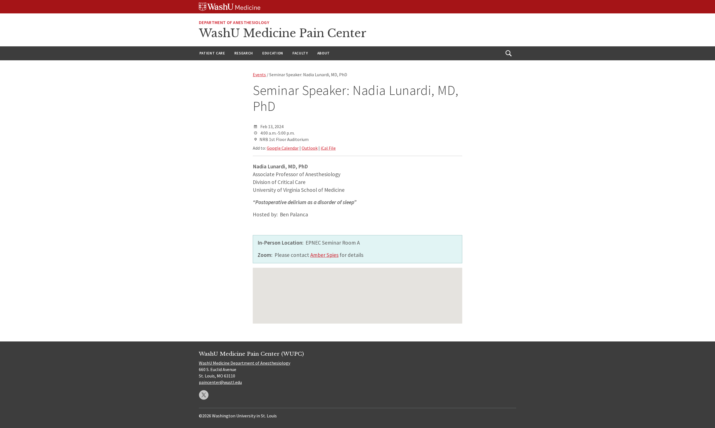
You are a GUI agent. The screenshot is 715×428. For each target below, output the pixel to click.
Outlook (310, 148)
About (323, 53)
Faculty (300, 53)
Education (272, 53)
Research (243, 53)
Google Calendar (283, 148)
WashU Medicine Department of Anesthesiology (244, 363)
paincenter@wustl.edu (220, 382)
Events (259, 74)
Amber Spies (324, 255)
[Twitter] (204, 395)
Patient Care (212, 53)
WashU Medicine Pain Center (282, 33)
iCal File (328, 148)
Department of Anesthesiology (234, 22)
